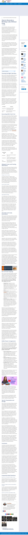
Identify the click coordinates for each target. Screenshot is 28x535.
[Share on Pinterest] (6, 514)
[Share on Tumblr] (9, 514)
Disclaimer (23, 533)
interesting (14, 130)
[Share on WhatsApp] (11, 514)
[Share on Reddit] (10, 514)
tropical (5, 292)
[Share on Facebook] (5, 514)
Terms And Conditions (18, 533)
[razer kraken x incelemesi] (14, 534)
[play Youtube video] (9, 381)
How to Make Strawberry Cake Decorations (8, 529)
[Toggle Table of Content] (14, 71)
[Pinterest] (5, 511)
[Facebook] (3, 511)
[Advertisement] (14, 10)
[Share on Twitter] (8, 514)
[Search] (25, 46)
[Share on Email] (12, 514)
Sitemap (26, 533)
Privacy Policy (14, 533)
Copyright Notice (10, 533)
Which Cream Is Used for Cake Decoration (8, 528)
